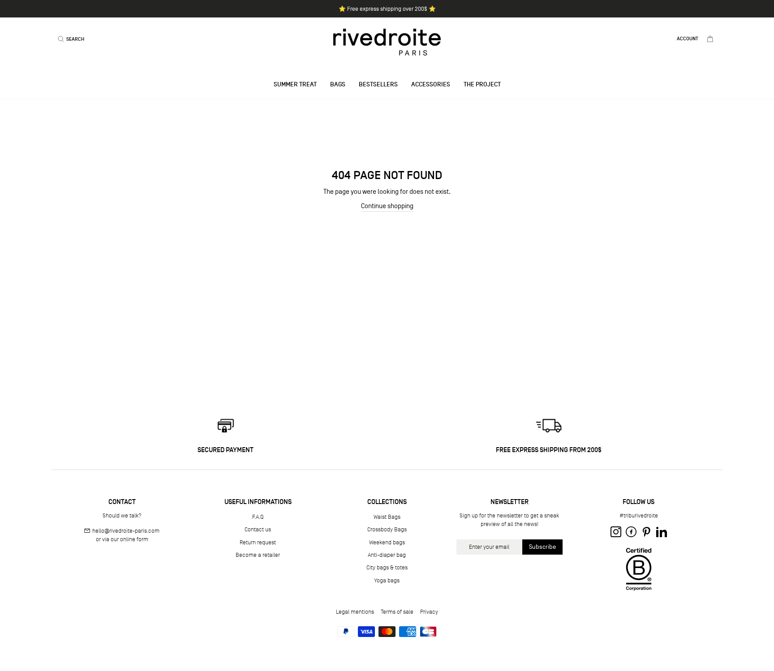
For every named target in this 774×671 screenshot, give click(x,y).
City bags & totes (387, 567)
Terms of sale (397, 611)
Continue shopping (387, 205)
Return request (258, 542)
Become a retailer (258, 554)
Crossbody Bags (387, 529)
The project (482, 84)
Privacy (429, 611)
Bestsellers (378, 84)
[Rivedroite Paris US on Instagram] (616, 531)
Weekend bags (387, 542)
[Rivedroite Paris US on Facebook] (631, 531)
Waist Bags (387, 516)
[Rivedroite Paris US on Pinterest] (646, 531)
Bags (337, 84)
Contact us (258, 529)
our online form (129, 539)
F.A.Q (257, 516)
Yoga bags (387, 580)
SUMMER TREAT (295, 84)
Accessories (430, 84)
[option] (387, 8)
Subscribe (542, 546)
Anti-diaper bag (387, 554)
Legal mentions (355, 611)
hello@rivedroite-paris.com (125, 530)
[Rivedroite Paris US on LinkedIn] (661, 531)
